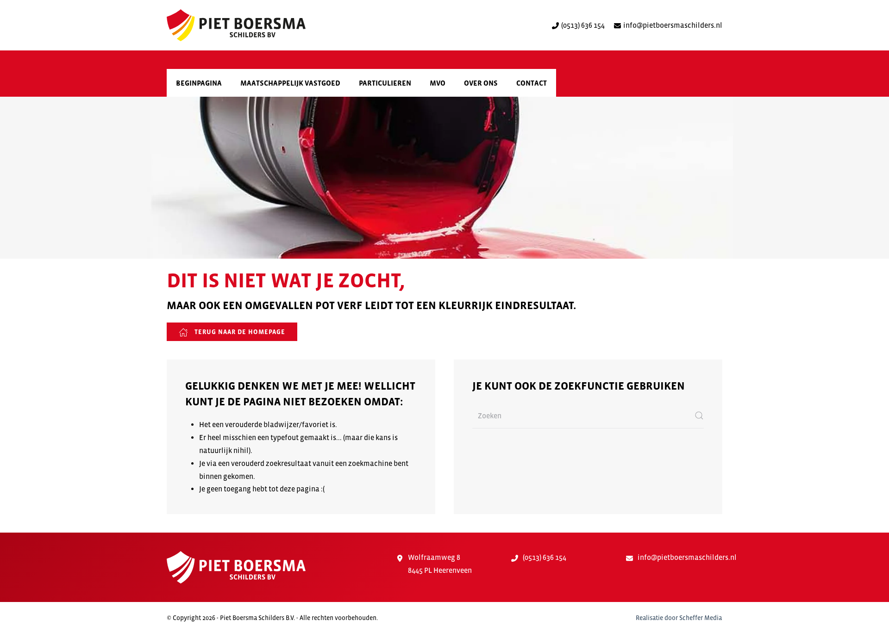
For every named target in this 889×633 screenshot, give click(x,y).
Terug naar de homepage (239, 331)
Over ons (481, 83)
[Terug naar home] (236, 25)
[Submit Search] (699, 415)
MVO (437, 83)
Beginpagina (199, 83)
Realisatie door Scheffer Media (679, 617)
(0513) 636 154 (583, 25)
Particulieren (385, 83)
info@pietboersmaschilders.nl (672, 25)
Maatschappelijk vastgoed (290, 83)
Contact (531, 83)
